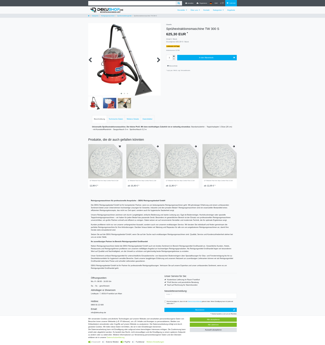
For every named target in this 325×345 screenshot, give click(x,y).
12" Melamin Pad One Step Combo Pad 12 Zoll (180, 180)
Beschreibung (99, 119)
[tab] (99, 119)
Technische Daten (116, 119)
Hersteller (181, 10)
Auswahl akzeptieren (213, 330)
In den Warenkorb (206, 58)
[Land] (210, 3)
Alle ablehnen (213, 325)
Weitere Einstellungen (155, 342)
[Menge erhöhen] (173, 56)
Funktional (140, 342)
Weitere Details (133, 119)
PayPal (127, 342)
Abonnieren (199, 310)
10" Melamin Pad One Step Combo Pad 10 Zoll (104, 180)
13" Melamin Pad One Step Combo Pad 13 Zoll (218, 180)
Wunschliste (173, 66)
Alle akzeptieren (213, 319)
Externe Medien (112, 342)
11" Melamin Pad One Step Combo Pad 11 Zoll (142, 180)
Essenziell (96, 342)
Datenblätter (147, 119)
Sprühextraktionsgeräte (124, 16)
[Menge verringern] (173, 59)
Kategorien (217, 10)
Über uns (194, 10)
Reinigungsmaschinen (108, 16)
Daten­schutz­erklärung (115, 337)
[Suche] (179, 3)
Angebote (231, 10)
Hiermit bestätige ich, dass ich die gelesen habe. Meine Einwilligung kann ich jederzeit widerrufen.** (200, 302)
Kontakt (206, 10)
